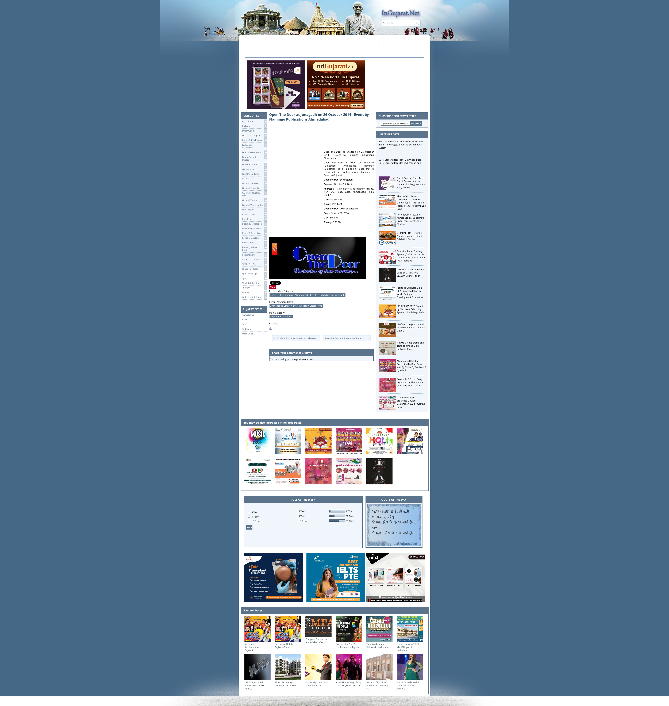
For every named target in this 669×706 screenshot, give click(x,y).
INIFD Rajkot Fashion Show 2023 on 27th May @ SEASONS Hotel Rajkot (411, 272)
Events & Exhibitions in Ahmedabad (289, 294)
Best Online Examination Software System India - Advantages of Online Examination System (401, 144)
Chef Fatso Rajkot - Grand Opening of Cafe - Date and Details (411, 327)
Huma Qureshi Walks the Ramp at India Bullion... (408, 685)
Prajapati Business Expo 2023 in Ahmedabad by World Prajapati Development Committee (410, 292)
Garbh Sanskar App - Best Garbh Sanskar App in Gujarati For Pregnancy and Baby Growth (411, 182)
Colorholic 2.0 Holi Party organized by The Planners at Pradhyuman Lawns (411, 382)
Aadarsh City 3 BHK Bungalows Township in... (377, 685)
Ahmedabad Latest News (283, 305)
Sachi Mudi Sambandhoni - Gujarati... (252, 647)
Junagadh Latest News (310, 305)
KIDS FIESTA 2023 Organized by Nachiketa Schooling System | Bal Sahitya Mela (411, 309)
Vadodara (247, 329)
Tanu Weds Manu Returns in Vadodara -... (378, 645)
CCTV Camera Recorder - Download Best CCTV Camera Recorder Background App (400, 161)
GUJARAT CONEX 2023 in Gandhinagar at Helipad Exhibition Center (409, 236)
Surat (244, 324)
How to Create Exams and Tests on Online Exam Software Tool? (410, 345)
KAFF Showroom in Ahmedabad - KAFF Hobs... (254, 685)
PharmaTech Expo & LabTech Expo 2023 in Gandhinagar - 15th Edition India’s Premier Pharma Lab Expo (411, 202)
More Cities (247, 333)
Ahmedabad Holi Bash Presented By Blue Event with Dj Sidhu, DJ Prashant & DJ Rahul (411, 365)
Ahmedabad (248, 315)
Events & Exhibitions (281, 316)
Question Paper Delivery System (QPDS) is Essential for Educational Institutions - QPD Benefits (411, 256)
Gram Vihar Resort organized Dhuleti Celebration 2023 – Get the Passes (411, 402)
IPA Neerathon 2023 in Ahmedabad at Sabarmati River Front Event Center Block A (410, 219)
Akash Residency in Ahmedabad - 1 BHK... (286, 684)
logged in (288, 359)
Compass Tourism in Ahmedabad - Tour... (316, 641)
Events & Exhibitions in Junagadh (327, 294)
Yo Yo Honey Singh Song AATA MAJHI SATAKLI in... (349, 684)
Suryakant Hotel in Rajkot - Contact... (284, 645)
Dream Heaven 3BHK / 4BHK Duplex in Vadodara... (408, 647)
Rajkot (245, 319)
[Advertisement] (310, 46)
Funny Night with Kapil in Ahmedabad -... (317, 684)
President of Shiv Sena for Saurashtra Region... (348, 645)
